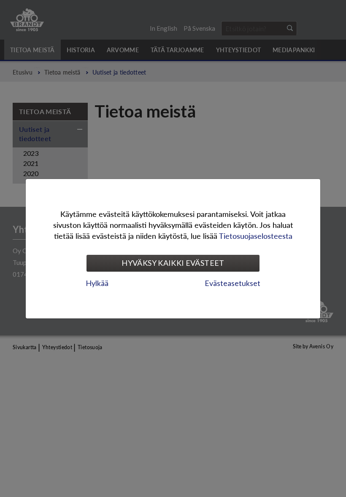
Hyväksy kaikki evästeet (173, 262)
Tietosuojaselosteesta (255, 235)
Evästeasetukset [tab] (232, 283)
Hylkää (97, 283)
